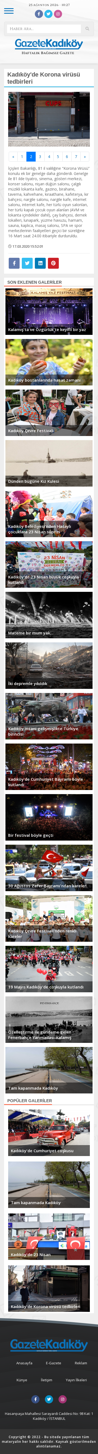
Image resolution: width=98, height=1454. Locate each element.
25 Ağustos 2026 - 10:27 (49, 5)
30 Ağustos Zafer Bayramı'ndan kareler (47, 885)
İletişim (46, 1379)
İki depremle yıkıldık (27, 683)
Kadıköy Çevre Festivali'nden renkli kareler (42, 933)
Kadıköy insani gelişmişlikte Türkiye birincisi (43, 731)
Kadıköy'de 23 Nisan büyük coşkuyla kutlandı (43, 579)
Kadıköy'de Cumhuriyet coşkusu (42, 1150)
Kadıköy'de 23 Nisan (31, 1254)
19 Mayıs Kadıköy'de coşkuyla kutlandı (46, 987)
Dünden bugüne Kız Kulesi (33, 481)
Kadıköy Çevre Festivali (31, 430)
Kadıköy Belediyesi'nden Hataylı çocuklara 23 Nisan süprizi (39, 528)
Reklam (81, 1363)
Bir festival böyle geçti (30, 835)
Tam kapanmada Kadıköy (33, 1088)
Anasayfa (24, 1363)
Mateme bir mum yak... (30, 633)
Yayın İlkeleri (76, 1379)
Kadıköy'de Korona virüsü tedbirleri (45, 1306)
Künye (22, 1379)
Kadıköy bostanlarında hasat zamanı (44, 380)
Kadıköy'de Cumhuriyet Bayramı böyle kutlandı (45, 781)
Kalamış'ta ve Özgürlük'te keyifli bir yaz (47, 329)
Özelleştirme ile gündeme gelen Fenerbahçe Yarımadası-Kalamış (39, 1034)
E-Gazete (53, 1363)
